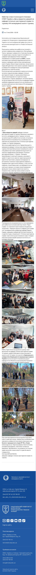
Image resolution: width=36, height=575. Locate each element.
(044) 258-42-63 (8, 558)
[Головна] (4, 3)
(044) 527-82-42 (8, 539)
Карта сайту (7, 525)
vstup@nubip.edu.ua (9, 563)
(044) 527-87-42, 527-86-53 (11, 494)
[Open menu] (32, 10)
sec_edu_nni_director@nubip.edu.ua (14, 497)
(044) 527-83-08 (8, 560)
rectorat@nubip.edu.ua (10, 543)
